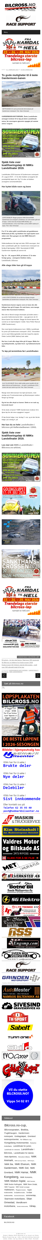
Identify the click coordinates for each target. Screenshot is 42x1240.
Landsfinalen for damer (23, 1153)
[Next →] (37, 675)
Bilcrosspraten (11, 1129)
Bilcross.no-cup (15, 1125)
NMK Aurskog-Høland (20, 1160)
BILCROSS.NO (9, 1222)
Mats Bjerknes (10, 1157)
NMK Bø (8, 1164)
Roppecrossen (21, 1190)
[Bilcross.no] (21, 11)
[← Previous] (4, 675)
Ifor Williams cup (25, 1139)
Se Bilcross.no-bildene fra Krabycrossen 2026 (17, 662)
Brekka (24, 1129)
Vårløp (32, 1206)
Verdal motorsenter (22, 1206)
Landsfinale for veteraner (12, 1149)
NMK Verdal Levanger (22, 1187)
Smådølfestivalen (19, 1192)
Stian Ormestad (27, 69)
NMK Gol (23, 1168)
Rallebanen (9, 1190)
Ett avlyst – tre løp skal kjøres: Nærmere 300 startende (20, 660)
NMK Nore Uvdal (30, 1184)
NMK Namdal (31, 1181)
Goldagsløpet (20, 1136)
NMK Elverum (22, 1164)
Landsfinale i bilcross (26, 657)
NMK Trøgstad (9, 1187)
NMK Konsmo (26, 1177)
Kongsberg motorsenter (16, 1142)
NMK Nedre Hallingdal (13, 1184)
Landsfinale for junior (22, 1146)
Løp (37, 657)
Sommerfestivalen (19, 1195)
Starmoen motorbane (14, 1199)
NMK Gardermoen (15, 671)
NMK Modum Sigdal (14, 1181)
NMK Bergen (30, 1160)
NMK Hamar (21, 1172)
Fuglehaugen (10, 1133)
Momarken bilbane (24, 1157)
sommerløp (31, 1195)
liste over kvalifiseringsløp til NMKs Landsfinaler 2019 (17, 165)
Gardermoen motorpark (18, 670)
